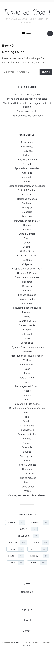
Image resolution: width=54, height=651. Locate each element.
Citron (40, 542)
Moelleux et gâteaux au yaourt (27, 355)
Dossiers (27, 286)
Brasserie (27, 211)
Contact (27, 630)
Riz (27, 416)
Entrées (27, 290)
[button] (27, 33)
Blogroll (27, 620)
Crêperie (27, 264)
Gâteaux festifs (27, 325)
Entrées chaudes (27, 294)
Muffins (27, 360)
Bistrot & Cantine (27, 190)
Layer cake (27, 342)
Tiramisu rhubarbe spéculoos (27, 115)
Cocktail (27, 246)
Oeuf (27, 368)
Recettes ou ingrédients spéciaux (27, 408)
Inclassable (27, 334)
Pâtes (27, 382)
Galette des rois (27, 320)
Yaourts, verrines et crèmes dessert (27, 495)
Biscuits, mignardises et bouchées (27, 185)
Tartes (27, 460)
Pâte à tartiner (27, 377)
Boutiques (27, 207)
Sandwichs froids (27, 434)
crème (16, 549)
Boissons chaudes (27, 198)
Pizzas (27, 390)
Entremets (27, 303)
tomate (37, 563)
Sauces (27, 438)
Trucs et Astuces (27, 477)
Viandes (27, 482)
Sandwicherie (27, 429)
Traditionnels (27, 473)
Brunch (27, 225)
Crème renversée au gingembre (27, 94)
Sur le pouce (27, 456)
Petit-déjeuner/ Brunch (27, 386)
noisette (37, 549)
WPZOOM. (27, 645)
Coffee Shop (27, 251)
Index (27, 338)
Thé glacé (27, 469)
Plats (27, 399)
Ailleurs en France (27, 159)
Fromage (27, 312)
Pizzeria (27, 395)
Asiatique (27, 172)
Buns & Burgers (27, 233)
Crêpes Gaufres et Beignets (27, 268)
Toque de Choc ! (27, 12)
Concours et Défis (27, 255)
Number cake (27, 364)
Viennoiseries (27, 486)
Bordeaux (39, 522)
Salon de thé (27, 425)
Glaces (27, 329)
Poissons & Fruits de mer (27, 403)
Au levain (27, 177)
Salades (27, 421)
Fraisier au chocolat (27, 111)
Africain (27, 155)
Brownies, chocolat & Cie (27, 220)
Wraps (27, 490)
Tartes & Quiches (27, 464)
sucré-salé (38, 556)
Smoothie (27, 447)
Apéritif (27, 164)
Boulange (27, 203)
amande (15, 522)
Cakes (27, 242)
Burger (27, 238)
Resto (27, 412)
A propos (27, 609)
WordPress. (19, 643)
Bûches (27, 229)
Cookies (27, 259)
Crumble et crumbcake (27, 277)
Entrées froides (27, 299)
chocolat (16, 542)
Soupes (27, 451)
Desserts (27, 281)
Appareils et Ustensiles (27, 168)
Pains (27, 373)
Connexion (27, 591)
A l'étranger (27, 150)
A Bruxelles (27, 146)
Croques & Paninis (27, 273)
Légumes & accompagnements (27, 347)
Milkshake (27, 351)
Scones (27, 443)
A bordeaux (27, 142)
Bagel (27, 181)
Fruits (27, 316)
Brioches (27, 216)
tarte (16, 563)
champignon (27, 536)
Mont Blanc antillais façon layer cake (27, 98)
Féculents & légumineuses (27, 307)
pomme (14, 556)
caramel (27, 529)
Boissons (27, 194)
